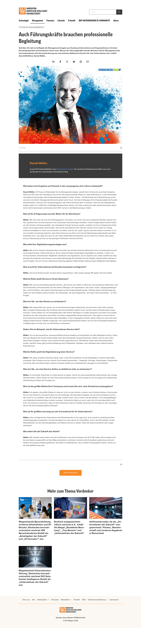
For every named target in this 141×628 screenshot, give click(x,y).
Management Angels (64, 169)
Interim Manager (83, 200)
